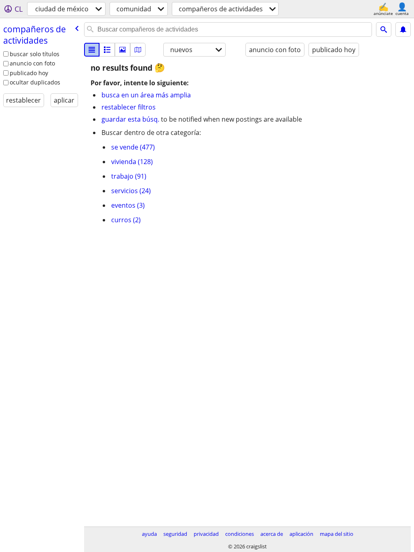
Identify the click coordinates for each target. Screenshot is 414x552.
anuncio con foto (32, 63)
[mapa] (138, 50)
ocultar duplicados (35, 82)
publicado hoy (29, 73)
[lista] (91, 50)
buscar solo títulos (34, 54)
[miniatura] (107, 50)
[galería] (122, 50)
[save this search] (403, 29)
